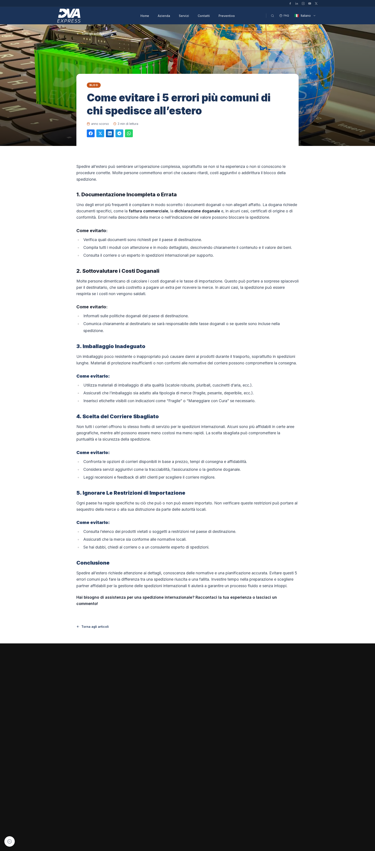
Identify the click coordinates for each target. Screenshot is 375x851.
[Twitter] (316, 3)
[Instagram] (303, 3)
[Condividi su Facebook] (91, 133)
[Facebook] (290, 3)
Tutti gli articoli (92, 33)
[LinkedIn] (296, 3)
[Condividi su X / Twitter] (100, 133)
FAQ (286, 15)
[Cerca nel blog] (272, 15)
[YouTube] (309, 3)
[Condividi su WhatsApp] (129, 133)
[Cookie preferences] (9, 841)
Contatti (204, 16)
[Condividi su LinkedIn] (110, 133)
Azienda (164, 16)
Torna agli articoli (95, 626)
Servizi (184, 16)
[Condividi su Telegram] (119, 133)
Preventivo (227, 16)
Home (144, 16)
